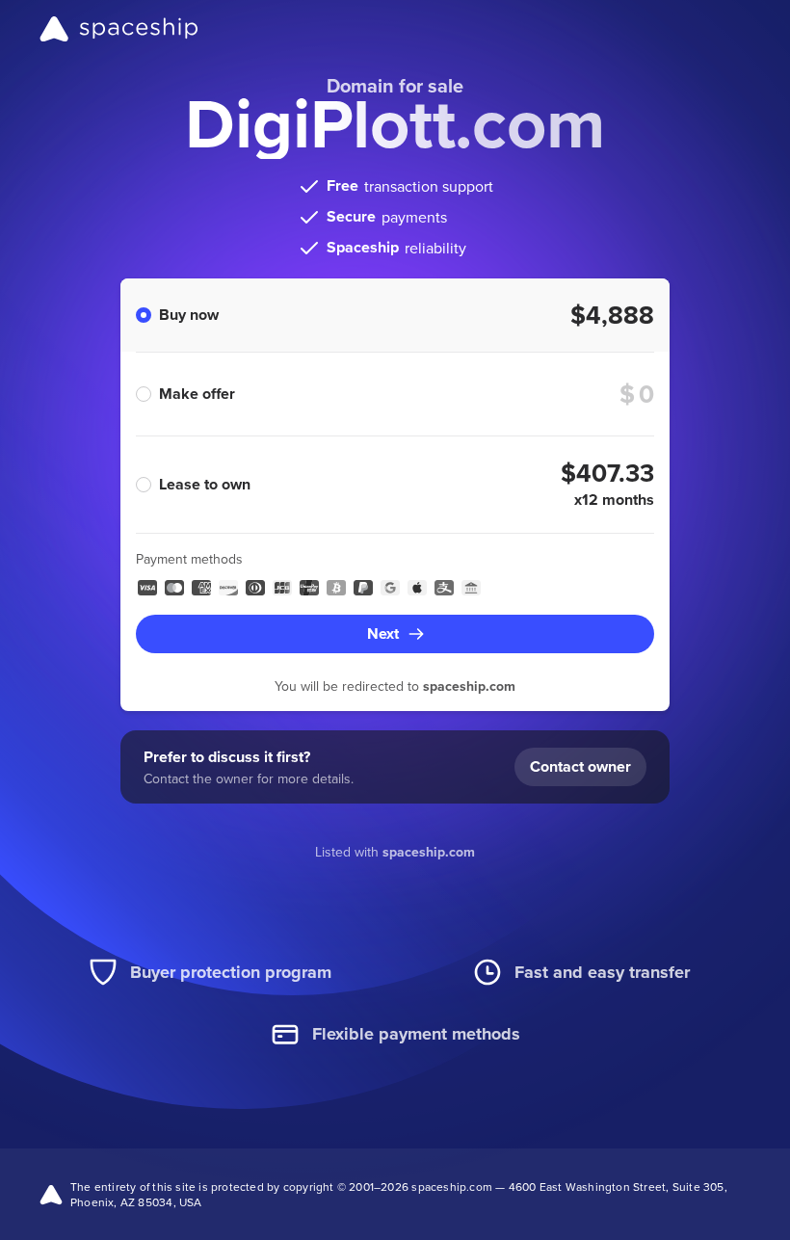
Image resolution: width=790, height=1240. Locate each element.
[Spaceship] (119, 28)
